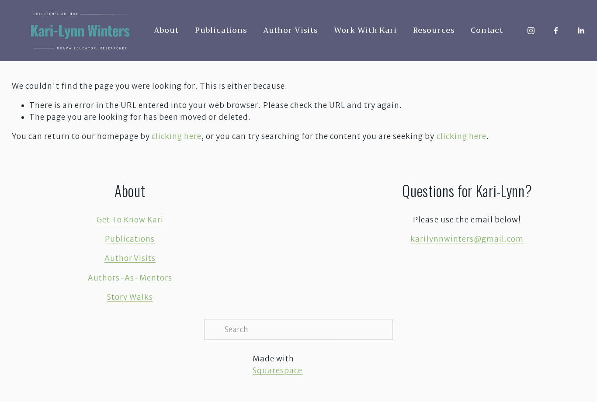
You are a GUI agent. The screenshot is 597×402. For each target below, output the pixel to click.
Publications (221, 30)
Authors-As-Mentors (130, 278)
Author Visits (290, 30)
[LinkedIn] (580, 30)
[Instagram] (531, 30)
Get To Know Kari (130, 220)
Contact (487, 30)
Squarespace (277, 370)
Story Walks (130, 297)
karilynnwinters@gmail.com (467, 239)
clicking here (176, 136)
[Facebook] (556, 30)
